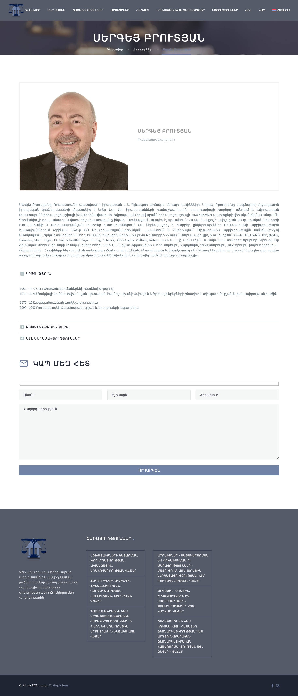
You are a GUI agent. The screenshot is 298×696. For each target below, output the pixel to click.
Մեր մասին (56, 10)
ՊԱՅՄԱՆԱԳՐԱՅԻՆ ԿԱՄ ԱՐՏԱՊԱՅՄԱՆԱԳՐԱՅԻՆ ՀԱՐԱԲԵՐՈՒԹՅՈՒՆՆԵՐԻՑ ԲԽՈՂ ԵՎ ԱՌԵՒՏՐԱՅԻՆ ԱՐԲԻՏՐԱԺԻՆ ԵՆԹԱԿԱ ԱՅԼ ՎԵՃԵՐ (112, 623)
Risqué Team (60, 685)
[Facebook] (272, 685)
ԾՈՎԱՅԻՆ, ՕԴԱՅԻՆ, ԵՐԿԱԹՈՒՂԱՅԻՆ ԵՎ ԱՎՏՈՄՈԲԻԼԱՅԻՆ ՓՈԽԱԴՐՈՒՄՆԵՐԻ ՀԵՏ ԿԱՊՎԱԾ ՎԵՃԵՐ (176, 601)
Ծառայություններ (87, 10)
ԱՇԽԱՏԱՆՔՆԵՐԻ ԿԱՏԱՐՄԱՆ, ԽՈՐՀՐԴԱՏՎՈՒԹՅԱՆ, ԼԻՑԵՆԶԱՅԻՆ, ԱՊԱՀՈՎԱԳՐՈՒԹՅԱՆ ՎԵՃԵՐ (114, 563)
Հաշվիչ (142, 10)
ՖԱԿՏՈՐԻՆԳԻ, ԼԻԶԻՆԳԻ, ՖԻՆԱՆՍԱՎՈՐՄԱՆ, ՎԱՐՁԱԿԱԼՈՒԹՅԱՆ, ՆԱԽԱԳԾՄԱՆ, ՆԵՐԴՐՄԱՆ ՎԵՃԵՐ (111, 591)
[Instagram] (277, 685)
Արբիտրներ (120, 10)
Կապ (262, 10)
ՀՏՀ (248, 10)
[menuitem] (281, 10)
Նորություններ (225, 10)
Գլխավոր (32, 10)
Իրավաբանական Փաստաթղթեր (181, 10)
